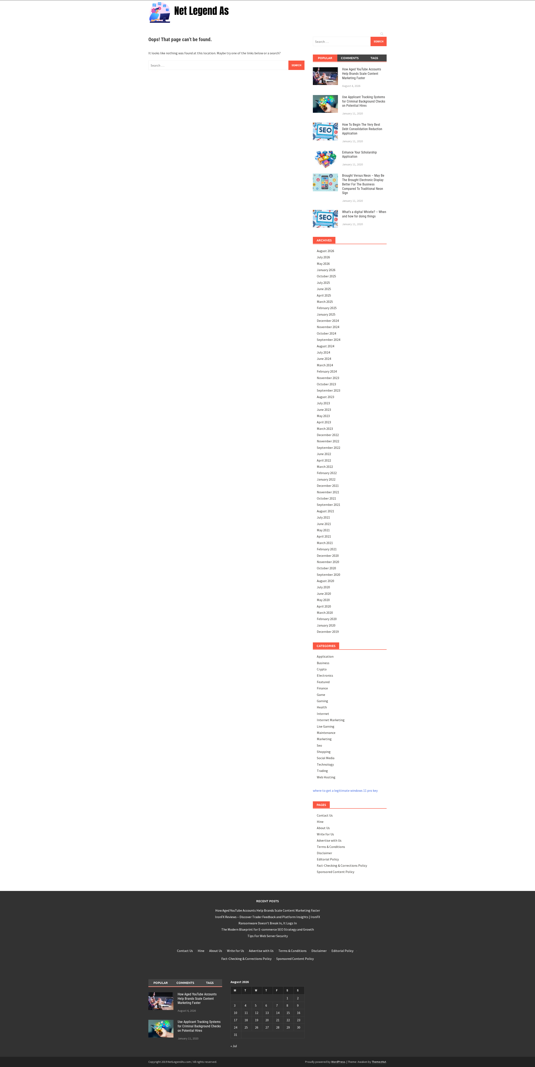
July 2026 (323, 257)
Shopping (324, 752)
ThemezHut (379, 1062)
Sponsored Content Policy (335, 872)
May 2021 (323, 530)
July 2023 (323, 403)
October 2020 (326, 568)
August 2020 (325, 581)
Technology (325, 764)
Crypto (322, 669)
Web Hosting (326, 777)
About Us (323, 828)
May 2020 (323, 600)
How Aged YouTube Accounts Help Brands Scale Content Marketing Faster (361, 73)
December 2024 (328, 320)
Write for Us (325, 834)
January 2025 (326, 314)
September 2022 (328, 447)
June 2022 (324, 454)
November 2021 (328, 492)
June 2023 (324, 409)
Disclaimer (324, 853)
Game (321, 695)
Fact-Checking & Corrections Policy (342, 865)
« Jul (234, 1046)
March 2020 (325, 612)
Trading (322, 771)
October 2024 (326, 333)
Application (325, 656)
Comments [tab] (350, 58)
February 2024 (327, 371)
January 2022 (326, 479)
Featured (323, 682)
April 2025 (324, 295)
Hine (320, 822)
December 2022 (328, 435)
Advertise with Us (329, 840)
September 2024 (328, 339)
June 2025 (324, 289)
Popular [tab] (325, 58)
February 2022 (327, 473)
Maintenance (326, 733)
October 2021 (326, 498)
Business (323, 663)
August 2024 (325, 346)
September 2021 (328, 504)
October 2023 (326, 384)
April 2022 (324, 460)
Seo (319, 745)
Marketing (324, 739)
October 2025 (326, 276)
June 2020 (324, 593)
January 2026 (326, 270)
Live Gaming (325, 726)
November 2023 (328, 378)
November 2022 (328, 441)
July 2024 (323, 352)
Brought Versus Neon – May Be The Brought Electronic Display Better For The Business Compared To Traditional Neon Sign (363, 184)
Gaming (322, 701)
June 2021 (324, 524)
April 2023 (324, 422)
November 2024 (328, 327)
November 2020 (328, 562)
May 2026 (323, 263)
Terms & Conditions (331, 847)
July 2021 (323, 517)
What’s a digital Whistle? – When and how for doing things (364, 214)
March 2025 (325, 301)
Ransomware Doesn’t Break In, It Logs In (267, 923)
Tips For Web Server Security (267, 936)
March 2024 (325, 365)
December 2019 (328, 631)
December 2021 (328, 485)
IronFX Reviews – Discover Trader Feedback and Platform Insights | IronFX (267, 917)
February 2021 (327, 549)
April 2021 (324, 536)
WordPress (338, 1062)
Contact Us (325, 815)
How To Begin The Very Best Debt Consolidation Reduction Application (362, 129)
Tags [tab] (374, 58)
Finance (322, 688)
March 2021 (325, 543)
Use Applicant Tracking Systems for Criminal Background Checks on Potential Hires (363, 101)
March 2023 (325, 428)
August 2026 (325, 251)
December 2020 (328, 555)
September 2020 (328, 574)
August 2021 (325, 511)
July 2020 (323, 587)
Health (322, 707)
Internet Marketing (331, 720)
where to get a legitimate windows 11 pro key (345, 790)
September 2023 (328, 390)
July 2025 (323, 282)
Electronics (325, 675)
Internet (323, 714)
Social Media (325, 758)
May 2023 (323, 416)
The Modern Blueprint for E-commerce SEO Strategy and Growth (267, 929)
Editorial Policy (328, 859)
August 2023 (325, 397)
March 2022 (325, 466)
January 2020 (326, 625)
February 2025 (327, 308)
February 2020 (327, 619)
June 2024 (324, 359)
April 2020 (324, 606)
